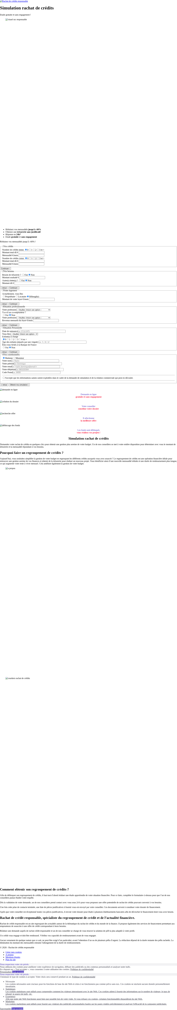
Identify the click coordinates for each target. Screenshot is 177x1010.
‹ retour (4, 288)
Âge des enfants (20, 342)
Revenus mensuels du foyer (14, 320)
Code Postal (7, 372)
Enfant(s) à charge (10, 336)
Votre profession (9, 310)
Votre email (7, 366)
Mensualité (7, 255)
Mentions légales (13, 957)
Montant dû (7, 283)
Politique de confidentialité (82, 969)
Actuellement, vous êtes (12, 294)
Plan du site (11, 959)
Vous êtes (6, 334)
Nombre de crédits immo (13, 250)
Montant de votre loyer (12, 299)
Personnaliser (6, 972)
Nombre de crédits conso (13, 258)
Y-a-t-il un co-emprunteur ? (14, 312)
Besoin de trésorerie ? (11, 275)
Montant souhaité (9, 277)
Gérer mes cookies (14, 952)
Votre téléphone (9, 369)
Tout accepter (18, 972)
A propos (10, 954)
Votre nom (6, 361)
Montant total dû (9, 252)
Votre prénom (8, 363)
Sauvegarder (5, 1009)
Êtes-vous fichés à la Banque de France (19, 345)
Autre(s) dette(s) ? (10, 280)
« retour (4, 385)
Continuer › (5, 269)
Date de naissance (10, 331)
